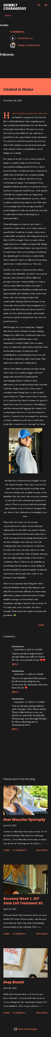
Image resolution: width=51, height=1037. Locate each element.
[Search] (39, 5)
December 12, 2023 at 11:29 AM (29, 702)
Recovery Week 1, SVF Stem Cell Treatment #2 (23, 900)
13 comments (19, 850)
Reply (15, 664)
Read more (42, 850)
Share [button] (41, 625)
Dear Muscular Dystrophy (24, 819)
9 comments (19, 1012)
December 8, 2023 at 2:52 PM (28, 649)
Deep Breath (13, 982)
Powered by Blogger (27, 1029)
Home (8, 15)
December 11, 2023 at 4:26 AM (28, 674)
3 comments (19, 933)
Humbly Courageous (14, 7)
